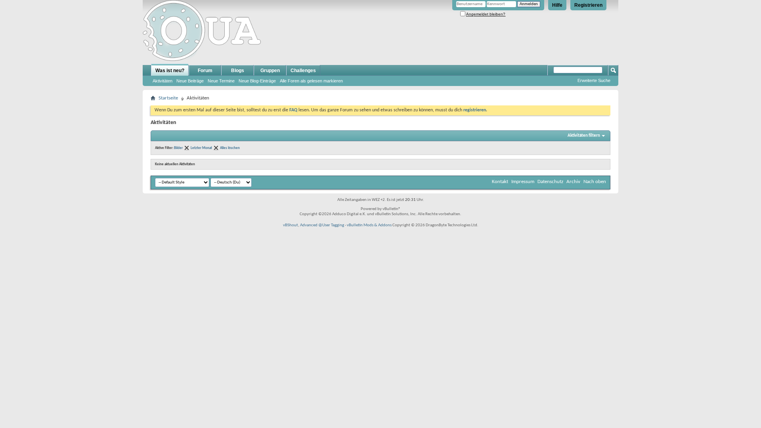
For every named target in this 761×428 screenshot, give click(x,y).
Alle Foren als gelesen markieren (311, 80)
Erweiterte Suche (593, 80)
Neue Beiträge (190, 80)
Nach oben (594, 181)
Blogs (237, 70)
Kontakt (500, 181)
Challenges (303, 70)
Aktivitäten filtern (584, 136)
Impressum (522, 181)
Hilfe (557, 5)
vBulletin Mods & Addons (369, 225)
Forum (205, 70)
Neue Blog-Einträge (257, 80)
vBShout (290, 225)
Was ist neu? (169, 70)
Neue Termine (221, 80)
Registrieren (588, 5)
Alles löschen (230, 148)
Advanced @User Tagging (322, 225)
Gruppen (270, 70)
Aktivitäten (162, 80)
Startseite (168, 98)
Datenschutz (550, 181)
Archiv (573, 181)
